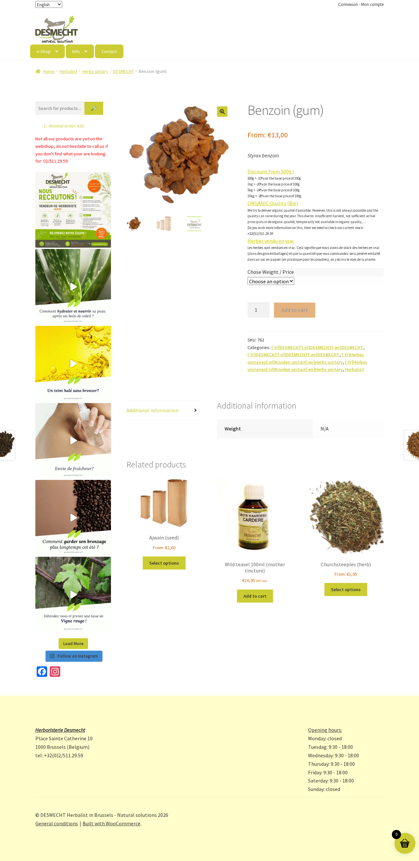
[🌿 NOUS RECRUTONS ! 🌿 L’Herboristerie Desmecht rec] (73, 210)
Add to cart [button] (255, 596)
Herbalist (68, 71)
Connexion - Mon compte (361, 4)
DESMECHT (123, 71)
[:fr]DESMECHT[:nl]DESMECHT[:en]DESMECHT (317, 347)
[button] (222, 111)
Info (76, 51)
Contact (109, 51)
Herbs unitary (95, 71)
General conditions (56, 823)
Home (49, 71)
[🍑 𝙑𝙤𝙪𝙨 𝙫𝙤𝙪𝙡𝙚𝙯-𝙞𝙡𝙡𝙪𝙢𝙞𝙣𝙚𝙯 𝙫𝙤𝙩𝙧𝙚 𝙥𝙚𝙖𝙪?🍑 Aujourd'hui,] (73, 363)
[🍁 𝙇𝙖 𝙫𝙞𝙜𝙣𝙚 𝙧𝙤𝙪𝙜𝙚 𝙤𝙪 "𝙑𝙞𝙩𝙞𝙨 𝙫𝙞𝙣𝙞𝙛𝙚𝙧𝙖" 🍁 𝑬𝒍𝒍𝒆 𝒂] (73, 594)
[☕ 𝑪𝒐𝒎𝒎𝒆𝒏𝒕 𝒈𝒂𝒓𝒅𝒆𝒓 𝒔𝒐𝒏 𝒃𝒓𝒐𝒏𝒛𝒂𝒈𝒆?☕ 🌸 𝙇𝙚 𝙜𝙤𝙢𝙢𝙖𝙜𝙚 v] (73, 517)
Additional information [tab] (152, 410)
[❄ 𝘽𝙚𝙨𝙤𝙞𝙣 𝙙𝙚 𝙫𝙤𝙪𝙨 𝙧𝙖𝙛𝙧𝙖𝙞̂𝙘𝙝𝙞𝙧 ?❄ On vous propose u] (73, 441)
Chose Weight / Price (270, 272)
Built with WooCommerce (111, 823)
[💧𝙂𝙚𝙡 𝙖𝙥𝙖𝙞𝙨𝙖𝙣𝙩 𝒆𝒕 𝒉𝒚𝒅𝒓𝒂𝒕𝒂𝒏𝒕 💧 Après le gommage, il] (73, 287)
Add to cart (295, 310)
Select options (164, 563)
